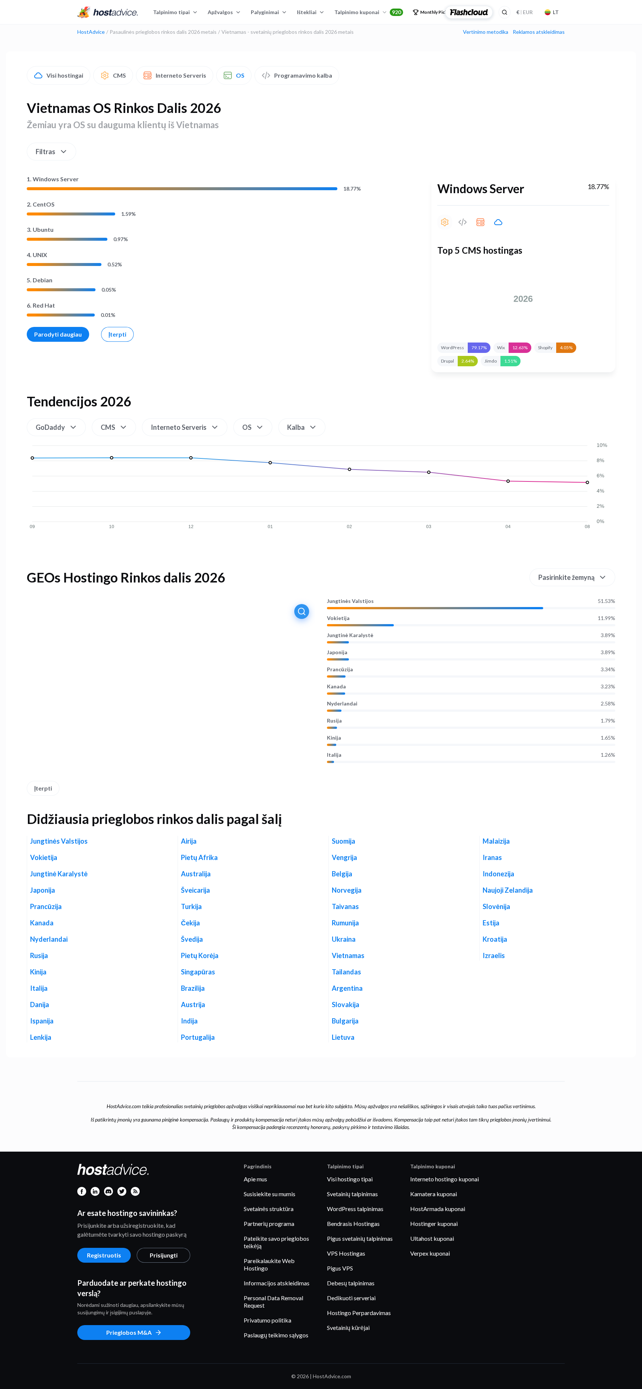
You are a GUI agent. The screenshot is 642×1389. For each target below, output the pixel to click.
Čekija (190, 923)
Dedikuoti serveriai (351, 1297)
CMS (119, 75)
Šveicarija (195, 890)
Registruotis (104, 1255)
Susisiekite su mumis (269, 1193)
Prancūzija (340, 669)
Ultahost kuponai (432, 1238)
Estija (491, 923)
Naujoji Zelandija (508, 890)
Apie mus (255, 1178)
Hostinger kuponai (434, 1223)
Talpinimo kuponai (367, 12)
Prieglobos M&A (129, 1332)
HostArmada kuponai (437, 1208)
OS (240, 75)
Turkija (191, 906)
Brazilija (193, 988)
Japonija (337, 652)
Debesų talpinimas (350, 1282)
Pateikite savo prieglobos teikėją (276, 1242)
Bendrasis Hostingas (353, 1223)
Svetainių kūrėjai (348, 1327)
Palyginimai (265, 12)
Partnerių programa (269, 1223)
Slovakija (345, 1004)
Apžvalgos (220, 12)
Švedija (192, 939)
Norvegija (346, 890)
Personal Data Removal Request (273, 1301)
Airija (189, 841)
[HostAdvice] (107, 12)
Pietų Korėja (199, 955)
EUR (524, 12)
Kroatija (495, 939)
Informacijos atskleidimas (276, 1282)
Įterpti (117, 334)
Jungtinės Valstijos (350, 601)
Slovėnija (496, 906)
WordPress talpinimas (355, 1208)
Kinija (334, 738)
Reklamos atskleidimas (539, 32)
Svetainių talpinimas (352, 1193)
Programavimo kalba (303, 75)
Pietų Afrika (199, 857)
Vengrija (344, 857)
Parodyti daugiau (58, 334)
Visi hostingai (64, 75)
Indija (189, 1021)
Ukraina (344, 939)
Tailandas (346, 972)
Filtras (45, 151)
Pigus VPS (340, 1268)
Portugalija (198, 1037)
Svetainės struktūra (269, 1208)
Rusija (334, 721)
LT (556, 12)
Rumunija (345, 923)
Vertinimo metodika (485, 32)
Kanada (336, 686)
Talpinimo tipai (171, 12)
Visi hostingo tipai (350, 1178)
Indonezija (498, 874)
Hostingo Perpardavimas (359, 1312)
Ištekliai (307, 12)
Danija (39, 1004)
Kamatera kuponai (433, 1193)
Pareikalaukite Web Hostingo (269, 1264)
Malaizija (496, 841)
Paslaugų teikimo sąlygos (276, 1334)
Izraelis (494, 955)
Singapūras (198, 972)
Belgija (342, 874)
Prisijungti (164, 1255)
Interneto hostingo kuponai (444, 1178)
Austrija (193, 1004)
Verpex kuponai (430, 1253)
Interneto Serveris (181, 75)
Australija (196, 874)
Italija (334, 755)
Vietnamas (348, 955)
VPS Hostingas (346, 1253)
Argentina (347, 988)
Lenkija (40, 1037)
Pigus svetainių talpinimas (360, 1238)
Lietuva (343, 1037)
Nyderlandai (342, 704)
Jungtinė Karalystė (350, 635)
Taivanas (345, 906)
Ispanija (42, 1021)
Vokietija (338, 618)
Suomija (343, 841)
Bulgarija (345, 1021)
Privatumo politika (267, 1320)
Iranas (492, 857)
